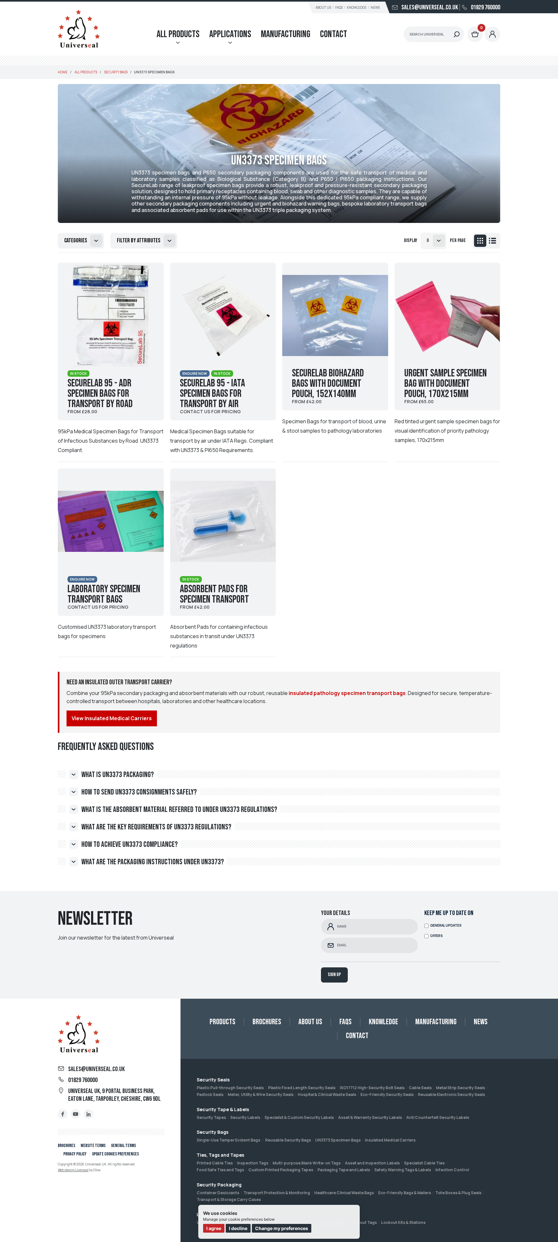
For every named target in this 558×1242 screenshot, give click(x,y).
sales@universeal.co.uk (429, 7)
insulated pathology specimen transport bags (347, 693)
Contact (333, 34)
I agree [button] (213, 1228)
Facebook (62, 1114)
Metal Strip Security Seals (460, 1087)
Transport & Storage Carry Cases (229, 1199)
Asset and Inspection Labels (372, 1163)
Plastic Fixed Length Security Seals (302, 1087)
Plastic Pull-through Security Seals (230, 1087)
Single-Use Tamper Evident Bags (229, 1140)
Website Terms (93, 1145)
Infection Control (452, 1170)
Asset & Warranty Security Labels (370, 1117)
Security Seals (213, 1080)
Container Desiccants (218, 1192)
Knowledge (357, 7)
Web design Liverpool (73, 1170)
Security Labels (245, 1117)
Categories (75, 240)
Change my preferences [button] (281, 1228)
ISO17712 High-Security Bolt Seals (372, 1087)
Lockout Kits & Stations (403, 1222)
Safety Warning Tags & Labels (402, 1170)
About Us (310, 1021)
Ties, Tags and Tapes (220, 1155)
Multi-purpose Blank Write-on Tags (307, 1163)
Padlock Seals (210, 1094)
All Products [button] (178, 34)
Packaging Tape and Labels (343, 1170)
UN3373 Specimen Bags (338, 1140)
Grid (480, 241)
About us (323, 7)
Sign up (334, 975)
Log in (492, 34)
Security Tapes (211, 1117)
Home (62, 72)
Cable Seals (420, 1087)
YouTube (75, 1114)
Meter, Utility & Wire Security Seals (261, 1094)
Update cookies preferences (115, 1154)
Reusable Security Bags (288, 1140)
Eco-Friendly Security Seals (387, 1094)
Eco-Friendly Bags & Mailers (404, 1192)
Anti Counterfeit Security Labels (437, 1117)
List (492, 241)
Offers (436, 936)
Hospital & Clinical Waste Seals (327, 1094)
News (375, 7)
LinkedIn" (88, 1114)
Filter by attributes (138, 240)
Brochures (66, 1145)
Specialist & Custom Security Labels (299, 1117)
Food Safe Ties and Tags (220, 1170)
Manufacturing (285, 34)
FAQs (339, 7)
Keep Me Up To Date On (448, 913)
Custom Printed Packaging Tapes (280, 1170)
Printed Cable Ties (215, 1163)
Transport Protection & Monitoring (276, 1192)
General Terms (123, 1145)
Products (222, 1021)
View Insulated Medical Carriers (112, 718)
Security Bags (212, 1132)
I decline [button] (238, 1228)
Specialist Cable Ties (424, 1163)
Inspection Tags (252, 1163)
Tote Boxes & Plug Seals (458, 1192)
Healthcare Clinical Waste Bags (344, 1192)
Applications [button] (230, 34)
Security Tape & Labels (223, 1109)
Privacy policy (75, 1154)
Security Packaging (219, 1185)
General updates (445, 925)
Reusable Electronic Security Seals (451, 1094)
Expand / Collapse (73, 774)
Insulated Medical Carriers (390, 1140)
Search (456, 34)
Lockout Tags (363, 1222)
